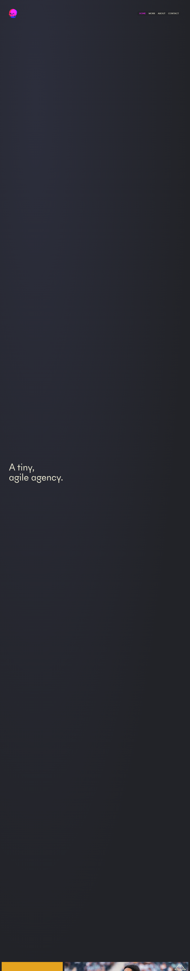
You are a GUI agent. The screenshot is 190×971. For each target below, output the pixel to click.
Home (142, 13)
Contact (173, 13)
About (161, 13)
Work (152, 13)
